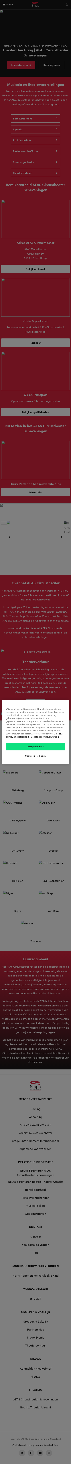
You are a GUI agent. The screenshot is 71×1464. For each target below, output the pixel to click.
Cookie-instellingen (35, 755)
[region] (35, 732)
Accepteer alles (35, 746)
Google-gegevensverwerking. (45, 736)
